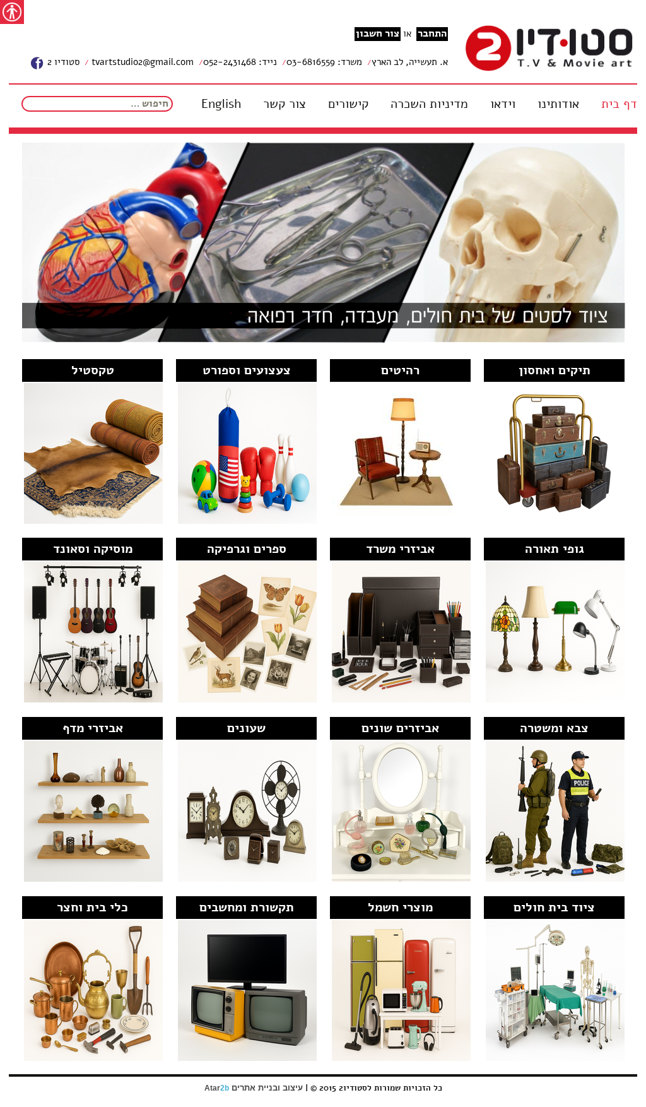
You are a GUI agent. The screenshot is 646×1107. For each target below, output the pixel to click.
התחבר (432, 33)
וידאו (502, 104)
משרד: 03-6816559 (324, 62)
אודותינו (558, 104)
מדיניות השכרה (429, 104)
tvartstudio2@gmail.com (141, 62)
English (221, 104)
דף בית (619, 104)
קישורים (348, 104)
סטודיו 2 (62, 62)
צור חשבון (377, 33)
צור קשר (284, 104)
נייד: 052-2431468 (240, 62)
